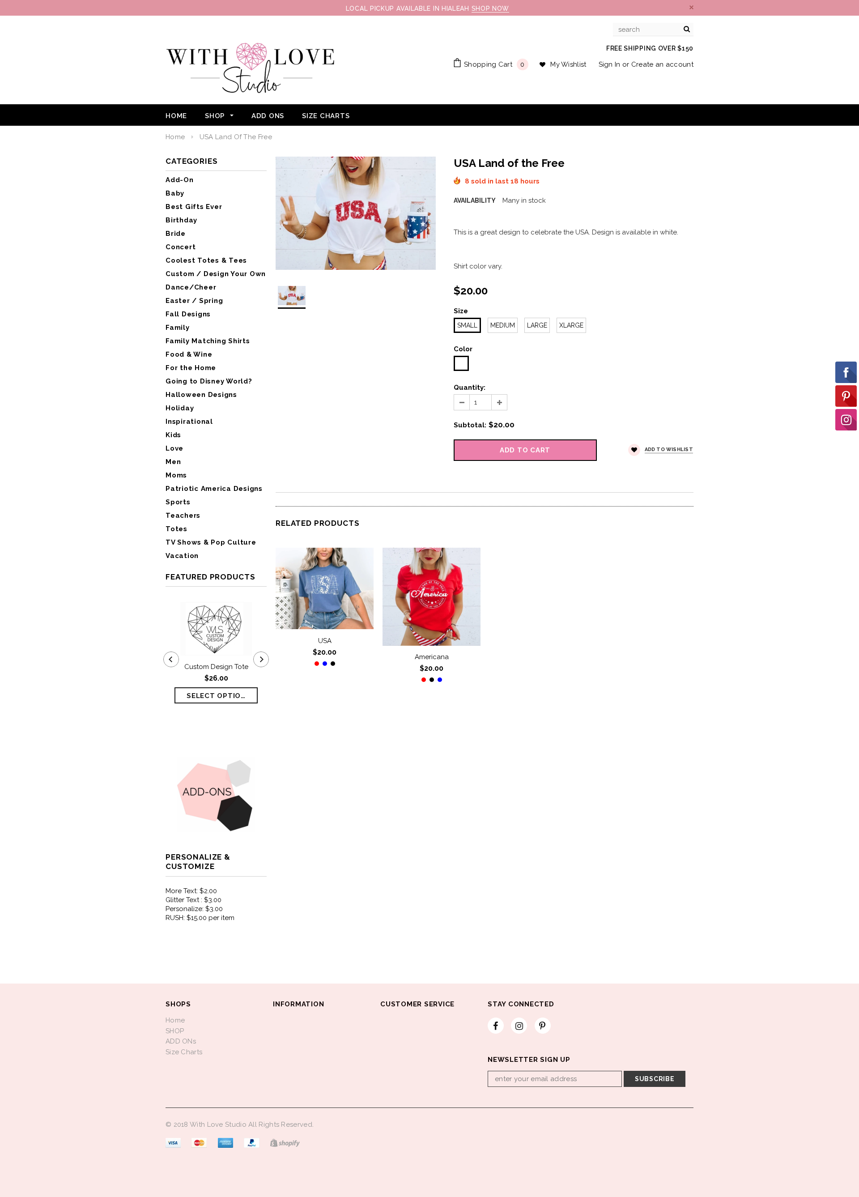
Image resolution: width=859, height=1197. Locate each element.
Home (175, 137)
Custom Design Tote (216, 667)
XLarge (571, 325)
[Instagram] (519, 1025)
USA (325, 640)
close (691, 7)
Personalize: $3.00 (194, 909)
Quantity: (469, 387)
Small (467, 325)
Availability (475, 200)
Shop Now (491, 8)
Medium (502, 325)
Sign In (610, 64)
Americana (432, 657)
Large (537, 325)
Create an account (662, 64)
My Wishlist (568, 64)
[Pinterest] (543, 1025)
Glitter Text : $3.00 (193, 900)
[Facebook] (496, 1025)
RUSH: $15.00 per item (200, 918)
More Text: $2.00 (191, 891)
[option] (356, 213)
